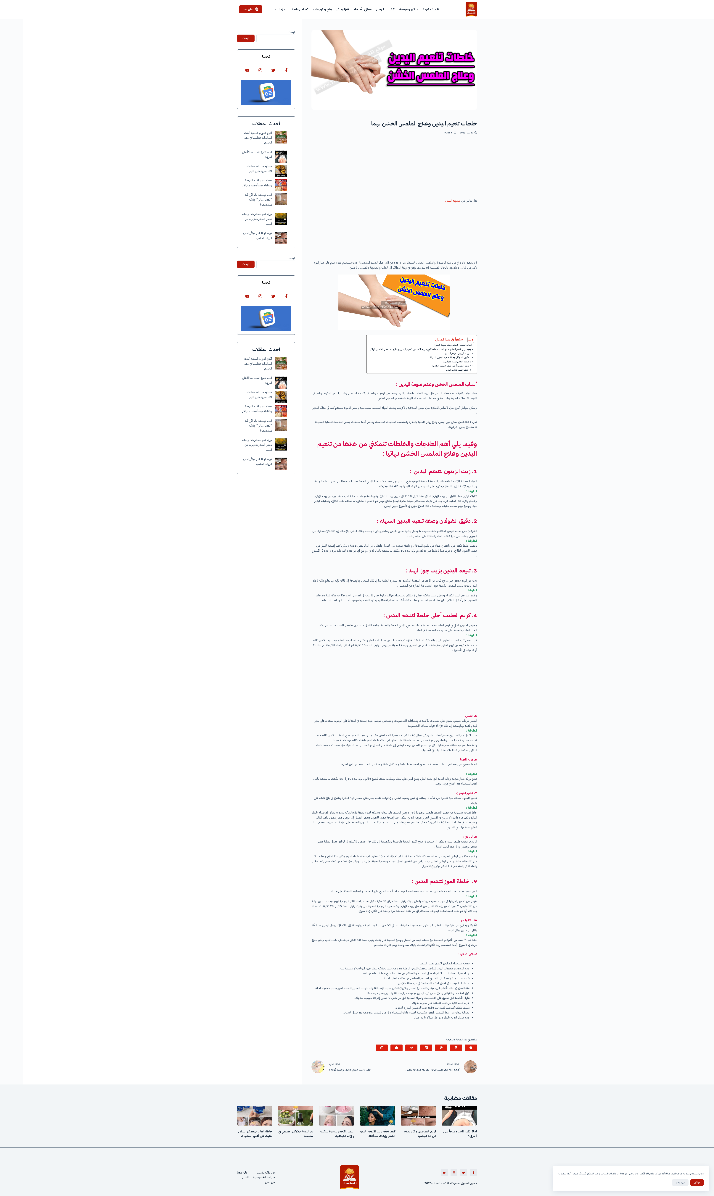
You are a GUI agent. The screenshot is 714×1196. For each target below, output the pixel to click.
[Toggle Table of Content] (469, 340)
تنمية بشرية (431, 9)
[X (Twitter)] (456, 1048)
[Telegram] (411, 1048)
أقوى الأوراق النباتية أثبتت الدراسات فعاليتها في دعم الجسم (258, 138)
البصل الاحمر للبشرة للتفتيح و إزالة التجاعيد (336, 1133)
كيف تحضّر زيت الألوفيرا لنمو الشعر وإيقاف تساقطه (377, 1133)
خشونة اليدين (453, 200)
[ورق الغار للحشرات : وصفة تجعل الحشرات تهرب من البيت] (281, 219)
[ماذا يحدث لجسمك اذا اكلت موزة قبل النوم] (281, 171)
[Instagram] (260, 70)
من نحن (270, 1182)
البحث (292, 32)
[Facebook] (471, 1048)
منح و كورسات (322, 9)
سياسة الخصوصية (264, 1177)
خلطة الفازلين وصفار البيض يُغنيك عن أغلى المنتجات (255, 1133)
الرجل (380, 9)
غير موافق (680, 1182)
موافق (697, 1182)
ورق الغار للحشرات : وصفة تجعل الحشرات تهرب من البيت (257, 219)
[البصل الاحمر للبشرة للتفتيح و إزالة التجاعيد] (336, 1116)
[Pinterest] (441, 1048)
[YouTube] (247, 70)
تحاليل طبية (300, 9)
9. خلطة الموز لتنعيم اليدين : (458, 370)
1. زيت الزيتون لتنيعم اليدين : (457, 353)
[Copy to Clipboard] (382, 1048)
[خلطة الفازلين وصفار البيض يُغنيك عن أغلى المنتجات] (254, 1116)
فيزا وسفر (342, 9)
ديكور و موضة (408, 9)
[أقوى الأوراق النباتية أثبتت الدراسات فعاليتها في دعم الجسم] (281, 137)
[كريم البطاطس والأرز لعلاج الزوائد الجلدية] (281, 238)
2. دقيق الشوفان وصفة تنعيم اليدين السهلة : (450, 357)
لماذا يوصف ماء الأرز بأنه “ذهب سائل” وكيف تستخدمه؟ (258, 200)
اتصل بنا (244, 1177)
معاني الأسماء (362, 9)
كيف (392, 9)
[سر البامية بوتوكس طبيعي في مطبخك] (295, 1116)
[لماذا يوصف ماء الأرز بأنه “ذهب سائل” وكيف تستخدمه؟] (281, 199)
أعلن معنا (248, 9)
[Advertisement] (394, 168)
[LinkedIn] (426, 1048)
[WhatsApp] (396, 1048)
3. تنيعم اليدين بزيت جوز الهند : (457, 361)
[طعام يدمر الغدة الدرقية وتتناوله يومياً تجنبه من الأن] (281, 185)
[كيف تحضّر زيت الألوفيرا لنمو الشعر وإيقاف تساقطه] (377, 1116)
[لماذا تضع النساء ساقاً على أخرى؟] (281, 157)
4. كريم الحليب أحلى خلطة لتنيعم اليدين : (452, 365)
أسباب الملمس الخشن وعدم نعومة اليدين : (453, 345)
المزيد (283, 9)
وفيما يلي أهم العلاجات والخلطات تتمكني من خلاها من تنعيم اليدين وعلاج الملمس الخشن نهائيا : (420, 349)
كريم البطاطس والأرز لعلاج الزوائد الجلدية (420, 1133)
